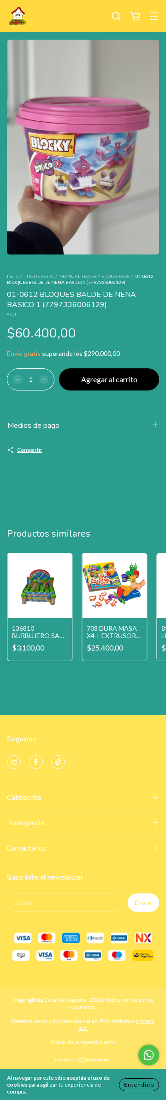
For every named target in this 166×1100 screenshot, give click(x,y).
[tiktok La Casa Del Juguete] (58, 762)
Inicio (12, 276)
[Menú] (154, 17)
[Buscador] (116, 16)
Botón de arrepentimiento (83, 1042)
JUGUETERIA (38, 276)
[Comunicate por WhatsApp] (148, 1055)
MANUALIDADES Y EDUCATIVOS (94, 276)
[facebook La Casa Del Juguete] (36, 762)
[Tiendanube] (83, 1061)
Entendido (139, 1084)
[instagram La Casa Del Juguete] (14, 762)
